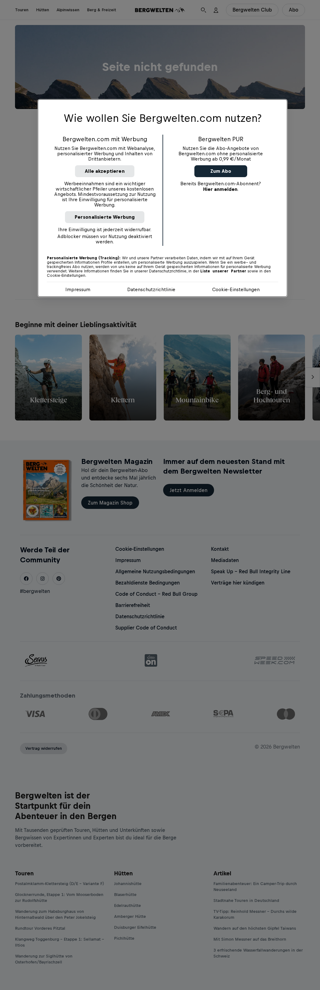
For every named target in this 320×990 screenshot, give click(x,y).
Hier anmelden (220, 189)
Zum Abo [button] (220, 171)
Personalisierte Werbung (105, 217)
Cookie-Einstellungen (236, 289)
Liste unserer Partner (223, 271)
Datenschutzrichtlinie (151, 289)
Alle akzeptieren (105, 171)
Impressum (77, 289)
